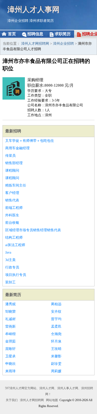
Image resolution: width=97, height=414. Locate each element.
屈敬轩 (10, 349)
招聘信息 (35, 34)
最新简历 (13, 295)
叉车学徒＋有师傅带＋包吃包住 (29, 141)
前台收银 (12, 223)
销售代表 (12, 200)
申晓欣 (10, 364)
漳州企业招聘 (17, 21)
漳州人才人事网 (33, 9)
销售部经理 (14, 163)
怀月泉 (56, 341)
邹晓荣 (10, 311)
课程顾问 (12, 170)
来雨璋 (10, 371)
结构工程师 (14, 237)
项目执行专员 (15, 275)
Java (8, 252)
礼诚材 (10, 319)
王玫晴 (56, 349)
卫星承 (10, 356)
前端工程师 (14, 208)
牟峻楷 (10, 334)
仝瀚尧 (56, 334)
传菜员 (10, 155)
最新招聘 (13, 131)
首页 (12, 34)
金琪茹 (10, 341)
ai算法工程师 (15, 245)
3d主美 (10, 260)
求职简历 (63, 34)
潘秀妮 (10, 304)
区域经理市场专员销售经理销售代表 (33, 230)
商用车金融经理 (17, 148)
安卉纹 (56, 311)
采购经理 (35, 80)
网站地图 (52, 400)
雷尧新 (10, 326)
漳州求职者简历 (41, 21)
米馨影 (56, 356)
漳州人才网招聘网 (35, 43)
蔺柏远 (56, 304)
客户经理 (12, 193)
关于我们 (12, 400)
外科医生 (12, 215)
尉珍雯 (56, 364)
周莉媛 (56, 371)
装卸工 (10, 282)
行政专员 (12, 267)
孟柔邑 (56, 326)
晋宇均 (56, 319)
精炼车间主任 (15, 185)
